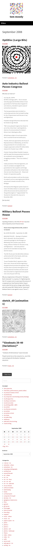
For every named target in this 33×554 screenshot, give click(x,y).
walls (5, 539)
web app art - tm (8, 543)
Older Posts (7, 374)
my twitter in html (9, 413)
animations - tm (12, 78)
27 (24, 442)
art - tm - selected (9, 483)
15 (4, 439)
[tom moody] (16, 8)
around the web (8, 473)
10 (12, 437)
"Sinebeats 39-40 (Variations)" (12, 344)
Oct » (7, 446)
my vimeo (6, 415)
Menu (4, 23)
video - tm (6, 537)
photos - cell (7, 529)
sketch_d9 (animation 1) (15, 302)
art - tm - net (7, 481)
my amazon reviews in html (11, 392)
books (5, 492)
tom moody (16, 16)
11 (17, 437)
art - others (7, 475)
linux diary (7, 512)
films (5, 502)
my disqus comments (10, 401)
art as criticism (8, 485)
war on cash (7, 541)
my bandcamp (8, 394)
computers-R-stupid (9, 496)
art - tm (6, 477)
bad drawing (7, 490)
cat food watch (8, 494)
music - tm (11, 366)
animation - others (9, 465)
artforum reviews (8, 488)
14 (28, 437)
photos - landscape (9, 531)
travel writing (7, 423)
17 (12, 439)
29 (4, 444)
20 (24, 439)
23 (8, 442)
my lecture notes (8, 403)
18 (17, 439)
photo (5, 522)
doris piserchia (8, 388)
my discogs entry (8, 399)
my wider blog (8, 417)
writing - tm (7, 545)
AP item (22, 222)
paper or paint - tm (9, 520)
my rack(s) (7, 407)
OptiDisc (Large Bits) (14, 40)
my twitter (7, 411)
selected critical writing (10, 421)
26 (20, 442)
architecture (7, 471)
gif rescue (6, 506)
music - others (8, 516)
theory (6, 533)
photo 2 (6, 525)
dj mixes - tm (7, 498)
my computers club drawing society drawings (16, 397)
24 (12, 442)
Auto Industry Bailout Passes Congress (15, 85)
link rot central (8, 510)
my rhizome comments (10, 409)
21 (28, 439)
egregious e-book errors (10, 500)
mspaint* (6, 514)
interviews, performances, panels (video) (15, 390)
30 (8, 444)
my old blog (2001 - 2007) (10, 405)
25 (17, 442)
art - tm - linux (8, 479)
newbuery (6, 419)
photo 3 (6, 527)
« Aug (3, 446)
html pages (7, 508)
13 (24, 437)
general (10, 206)
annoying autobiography (10, 469)
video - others (7, 535)
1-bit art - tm (7, 463)
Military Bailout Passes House (16, 213)
